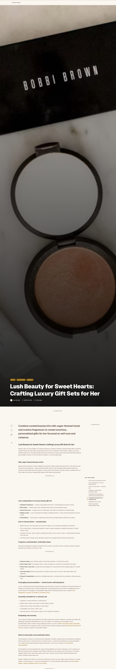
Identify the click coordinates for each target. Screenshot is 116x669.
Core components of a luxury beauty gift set (96, 483)
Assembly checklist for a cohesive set (96, 498)
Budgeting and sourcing (95, 501)
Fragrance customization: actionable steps (95, 491)
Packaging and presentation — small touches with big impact (96, 494)
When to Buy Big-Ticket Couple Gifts (69, 623)
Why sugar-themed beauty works (97, 480)
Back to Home (16, 2)
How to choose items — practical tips (97, 487)
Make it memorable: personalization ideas (94, 504)
